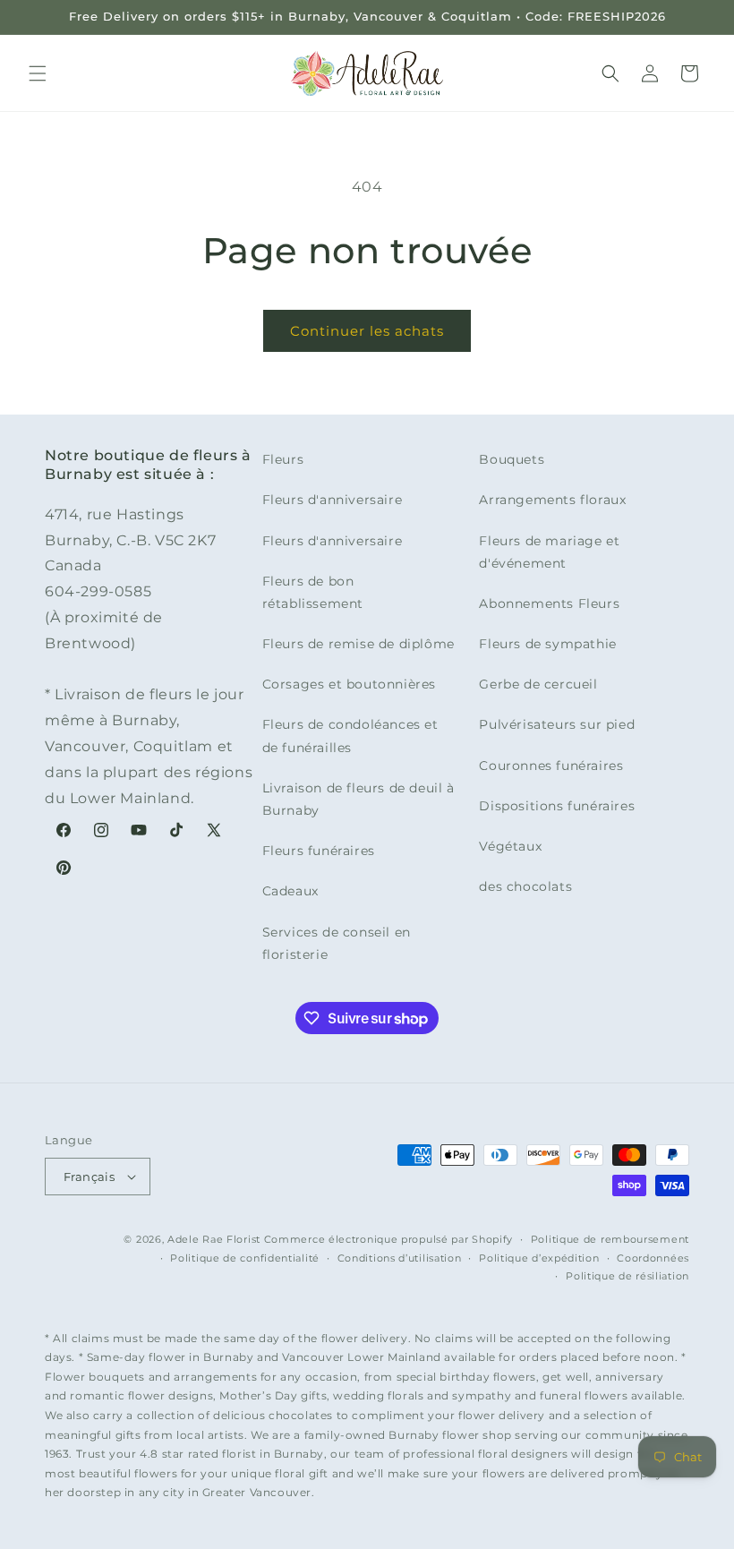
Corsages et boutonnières (349, 684)
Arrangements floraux (552, 500)
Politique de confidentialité (245, 1258)
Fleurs (283, 459)
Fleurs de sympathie (547, 644)
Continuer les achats (367, 330)
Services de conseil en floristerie (336, 943)
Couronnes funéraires (551, 765)
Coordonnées (653, 1258)
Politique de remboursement (610, 1239)
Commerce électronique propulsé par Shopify (388, 1239)
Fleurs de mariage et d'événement (549, 552)
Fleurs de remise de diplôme (358, 644)
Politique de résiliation (627, 1276)
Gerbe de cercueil (538, 684)
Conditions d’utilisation (399, 1258)
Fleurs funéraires (318, 851)
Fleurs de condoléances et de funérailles (350, 735)
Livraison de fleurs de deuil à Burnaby (358, 799)
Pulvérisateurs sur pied (557, 724)
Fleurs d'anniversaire (332, 500)
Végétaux (510, 846)
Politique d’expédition (539, 1258)
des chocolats (525, 886)
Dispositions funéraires (557, 806)
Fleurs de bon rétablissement (312, 592)
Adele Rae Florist (213, 1239)
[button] (37, 73)
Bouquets (511, 459)
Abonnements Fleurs (549, 603)
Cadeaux (290, 891)
